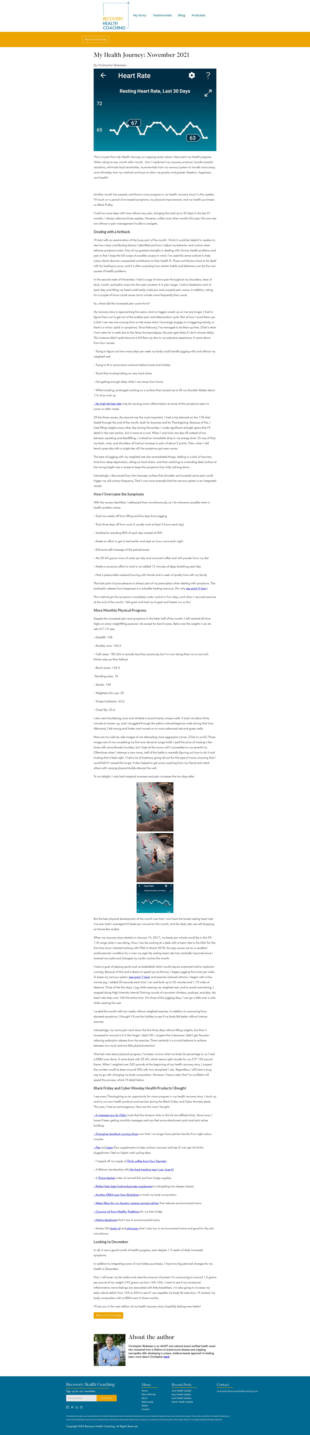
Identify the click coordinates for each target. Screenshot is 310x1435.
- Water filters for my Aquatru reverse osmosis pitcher (126, 1203)
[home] (116, 15)
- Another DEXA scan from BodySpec (116, 1194)
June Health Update (181, 1390)
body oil (115, 1228)
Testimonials (162, 15)
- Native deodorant (105, 1220)
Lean (109, 1147)
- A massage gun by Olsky (110, 1115)
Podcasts (198, 15)
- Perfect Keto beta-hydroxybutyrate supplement (123, 1186)
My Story (139, 15)
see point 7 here (139, 977)
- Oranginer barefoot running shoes (116, 1134)
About (145, 1398)
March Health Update (182, 1402)
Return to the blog (108, 1315)
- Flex (97, 1147)
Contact (145, 1409)
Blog (181, 15)
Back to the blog (96, 39)
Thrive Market (106, 1178)
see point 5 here (196, 588)
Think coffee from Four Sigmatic (146, 1161)
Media (145, 1405)
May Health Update (181, 1394)
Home (145, 1390)
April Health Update (181, 1398)
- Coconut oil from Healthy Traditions (117, 1211)
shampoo (132, 1228)
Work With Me (149, 1394)
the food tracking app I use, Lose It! (151, 1169)
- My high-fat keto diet (107, 403)
